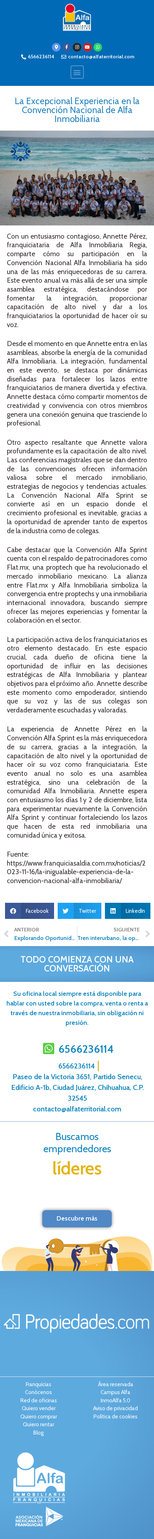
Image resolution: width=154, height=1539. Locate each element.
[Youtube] (87, 47)
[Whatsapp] (97, 47)
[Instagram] (77, 47)
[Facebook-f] (66, 47)
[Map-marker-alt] (56, 47)
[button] (77, 72)
